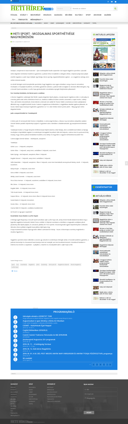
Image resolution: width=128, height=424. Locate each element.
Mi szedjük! (27, 358)
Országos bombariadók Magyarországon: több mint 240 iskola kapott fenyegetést (107, 146)
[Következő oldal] (107, 364)
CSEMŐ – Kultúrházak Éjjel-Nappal (37, 325)
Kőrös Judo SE (52, 264)
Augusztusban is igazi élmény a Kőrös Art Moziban (43, 321)
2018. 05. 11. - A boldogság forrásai (37, 344)
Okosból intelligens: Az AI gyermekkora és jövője (107, 154)
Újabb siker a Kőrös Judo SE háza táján (106, 166)
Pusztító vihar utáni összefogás (106, 80)
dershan (35, 308)
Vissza (15, 271)
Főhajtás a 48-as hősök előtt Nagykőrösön (107, 74)
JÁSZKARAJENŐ (60, 23)
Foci (17, 264)
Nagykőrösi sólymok (63, 264)
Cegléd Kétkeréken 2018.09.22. (35, 330)
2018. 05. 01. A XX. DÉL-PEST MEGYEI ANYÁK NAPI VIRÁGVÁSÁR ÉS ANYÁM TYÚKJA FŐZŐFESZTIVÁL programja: (68, 353)
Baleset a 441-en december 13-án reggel (107, 172)
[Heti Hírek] (32, 7)
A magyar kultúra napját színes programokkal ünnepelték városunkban (106, 136)
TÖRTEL (94, 23)
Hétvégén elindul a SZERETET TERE (37, 316)
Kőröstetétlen (77, 23)
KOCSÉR (68, 23)
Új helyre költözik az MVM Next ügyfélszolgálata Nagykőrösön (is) (106, 111)
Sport (13, 264)
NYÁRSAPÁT (87, 23)
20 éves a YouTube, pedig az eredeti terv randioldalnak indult (107, 103)
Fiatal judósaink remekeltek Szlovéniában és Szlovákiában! (105, 126)
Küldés (89, 412)
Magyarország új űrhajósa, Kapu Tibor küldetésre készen (107, 86)
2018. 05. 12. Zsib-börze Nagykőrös (37, 349)
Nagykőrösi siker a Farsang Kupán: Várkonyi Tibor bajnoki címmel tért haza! (107, 95)
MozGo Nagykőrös (76, 264)
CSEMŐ (52, 23)
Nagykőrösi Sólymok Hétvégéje (106, 119)
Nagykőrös (31, 264)
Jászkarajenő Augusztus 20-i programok (39, 339)
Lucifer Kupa (15, 267)
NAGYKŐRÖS (38, 23)
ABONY (46, 23)
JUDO (37, 264)
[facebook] (126, 163)
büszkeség (44, 264)
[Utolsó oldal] (110, 364)
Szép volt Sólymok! (106, 160)
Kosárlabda (24, 264)
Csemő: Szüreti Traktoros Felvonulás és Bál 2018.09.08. (45, 335)
